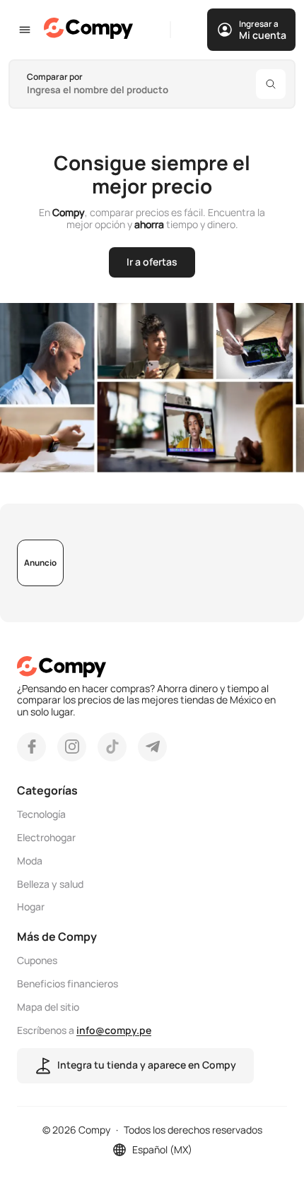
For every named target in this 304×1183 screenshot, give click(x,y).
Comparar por (55, 77)
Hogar (31, 907)
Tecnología (41, 815)
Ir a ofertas (152, 261)
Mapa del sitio (48, 1007)
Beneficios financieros (67, 984)
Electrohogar (46, 838)
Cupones (37, 961)
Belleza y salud (50, 885)
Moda (29, 861)
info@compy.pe (113, 1030)
